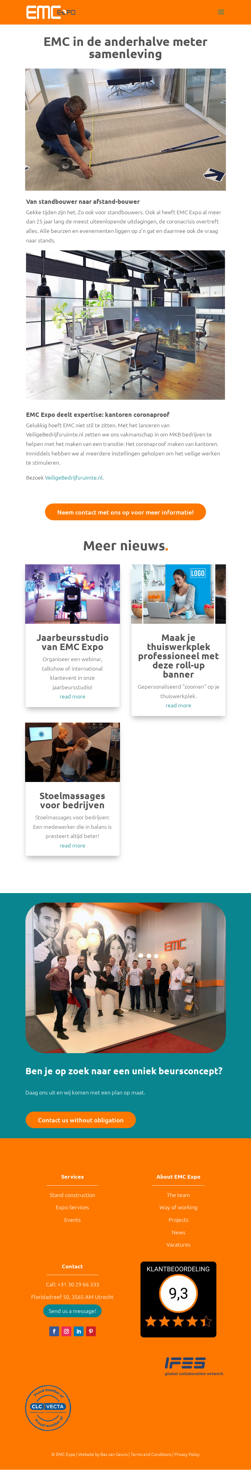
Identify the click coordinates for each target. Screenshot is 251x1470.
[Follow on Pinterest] (91, 1331)
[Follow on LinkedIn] (79, 1331)
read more (72, 696)
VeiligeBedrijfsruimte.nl (74, 477)
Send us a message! (72, 1310)
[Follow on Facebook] (54, 1331)
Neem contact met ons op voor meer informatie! (125, 512)
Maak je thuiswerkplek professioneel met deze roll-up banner (178, 656)
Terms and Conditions (151, 1454)
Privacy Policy (187, 1454)
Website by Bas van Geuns (103, 1454)
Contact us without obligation (81, 1120)
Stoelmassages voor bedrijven (72, 800)
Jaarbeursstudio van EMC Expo (72, 642)
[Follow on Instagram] (66, 1331)
